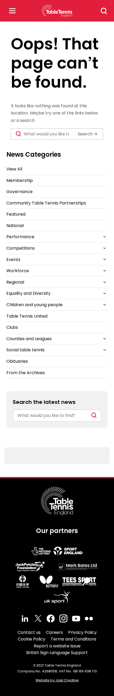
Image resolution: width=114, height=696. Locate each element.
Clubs (12, 327)
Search (104, 11)
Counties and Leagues (29, 339)
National (15, 226)
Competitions (20, 248)
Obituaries (17, 361)
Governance (19, 192)
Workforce (17, 271)
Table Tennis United (26, 316)
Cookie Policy (31, 639)
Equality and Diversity (28, 293)
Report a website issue (57, 646)
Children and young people (34, 305)
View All (14, 169)
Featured (15, 214)
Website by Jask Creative (57, 680)
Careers (54, 632)
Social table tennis (25, 350)
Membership (19, 180)
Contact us (29, 632)
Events (13, 260)
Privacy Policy (82, 632)
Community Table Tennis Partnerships (46, 203)
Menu (12, 11)
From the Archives (25, 373)
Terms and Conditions (73, 639)
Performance (20, 237)
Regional (15, 282)
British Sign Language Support (57, 653)
